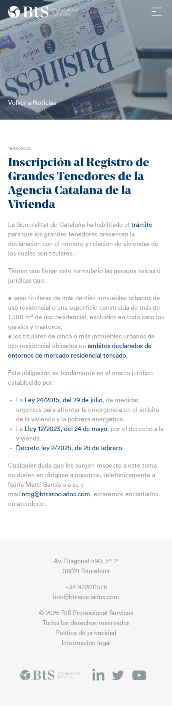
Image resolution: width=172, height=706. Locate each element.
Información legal (86, 643)
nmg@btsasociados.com (56, 494)
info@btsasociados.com (86, 597)
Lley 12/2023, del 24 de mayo (65, 429)
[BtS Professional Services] (43, 12)
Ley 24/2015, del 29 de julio (63, 400)
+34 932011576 (86, 587)
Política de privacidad (86, 633)
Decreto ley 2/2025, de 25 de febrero (69, 448)
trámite (141, 225)
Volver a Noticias (32, 103)
